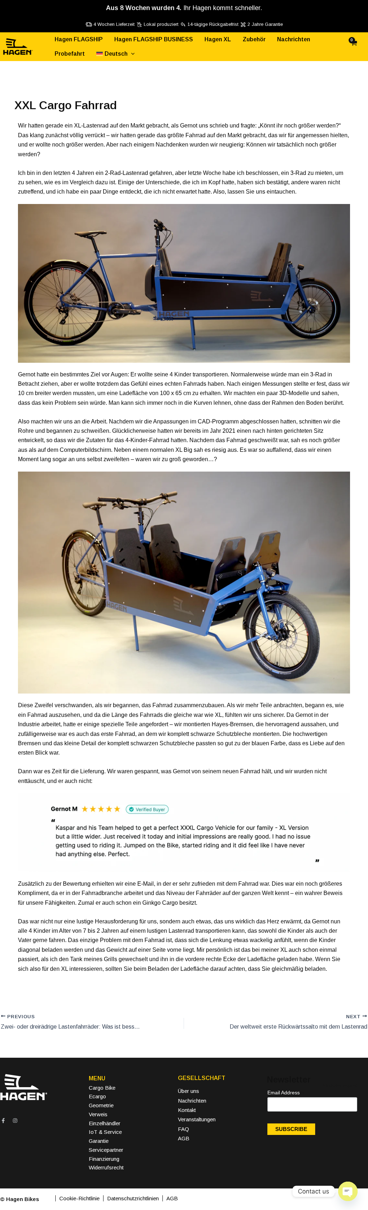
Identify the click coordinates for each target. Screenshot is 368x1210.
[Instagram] (15, 1120)
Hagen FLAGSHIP (79, 39)
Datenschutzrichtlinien (133, 1198)
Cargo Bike (102, 1088)
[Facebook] (3, 1120)
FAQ (183, 1129)
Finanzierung (104, 1159)
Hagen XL (217, 39)
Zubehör (254, 39)
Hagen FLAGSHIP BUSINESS (153, 39)
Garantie (99, 1141)
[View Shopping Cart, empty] (359, 47)
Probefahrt (70, 54)
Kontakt (187, 1110)
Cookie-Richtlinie (79, 1198)
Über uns (188, 1091)
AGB (183, 1138)
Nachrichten (293, 39)
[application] (131, 54)
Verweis (98, 1114)
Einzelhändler (104, 1123)
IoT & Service (105, 1132)
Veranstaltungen (197, 1119)
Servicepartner (106, 1150)
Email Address (285, 1092)
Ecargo (97, 1096)
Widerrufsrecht (106, 1167)
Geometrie (101, 1105)
